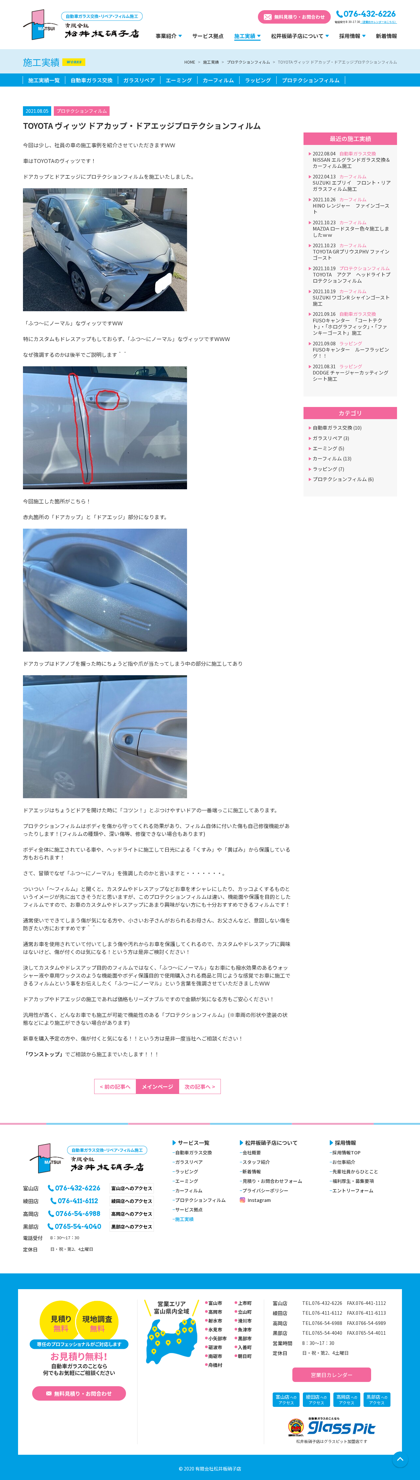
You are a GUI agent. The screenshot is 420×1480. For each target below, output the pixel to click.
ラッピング (328, 469)
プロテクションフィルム (248, 62)
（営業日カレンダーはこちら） (378, 22)
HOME (189, 62)
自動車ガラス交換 (337, 427)
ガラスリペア (331, 438)
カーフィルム (332, 458)
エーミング (328, 448)
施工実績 (211, 62)
